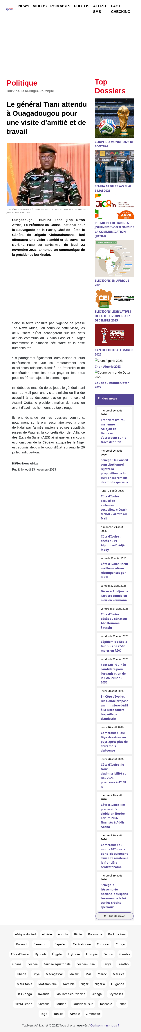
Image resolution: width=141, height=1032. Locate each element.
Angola (63, 934)
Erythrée (74, 954)
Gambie (124, 954)
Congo (120, 944)
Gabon (108, 954)
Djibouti (40, 954)
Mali (88, 974)
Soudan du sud (83, 1004)
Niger (84, 984)
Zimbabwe (93, 1014)
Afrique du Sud (25, 934)
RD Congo (25, 994)
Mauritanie (24, 984)
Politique (22, 83)
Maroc (102, 974)
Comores (103, 944)
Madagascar (54, 974)
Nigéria (100, 984)
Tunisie (58, 1014)
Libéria (21, 974)
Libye (36, 974)
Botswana (95, 934)
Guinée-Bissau (87, 964)
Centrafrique (82, 944)
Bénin (78, 934)
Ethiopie (91, 954)
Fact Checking (120, 9)
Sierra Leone (23, 1004)
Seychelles (116, 994)
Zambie (75, 1014)
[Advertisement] (70, 45)
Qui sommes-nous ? (104, 1025)
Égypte (57, 954)
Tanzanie (106, 1004)
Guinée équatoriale (57, 964)
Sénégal (96, 994)
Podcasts (60, 6)
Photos (81, 6)
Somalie (43, 1004)
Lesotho (123, 964)
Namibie (69, 984)
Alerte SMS (100, 9)
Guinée (33, 964)
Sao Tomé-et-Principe (70, 994)
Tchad (122, 1004)
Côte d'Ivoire (20, 954)
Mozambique (47, 984)
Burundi (21, 944)
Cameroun (41, 944)
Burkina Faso (117, 934)
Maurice (118, 974)
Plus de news (116, 916)
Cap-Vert (61, 944)
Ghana (16, 964)
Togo (43, 1014)
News (23, 6)
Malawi (74, 974)
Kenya (107, 964)
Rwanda (43, 994)
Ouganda (117, 984)
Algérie (47, 934)
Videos (40, 6)
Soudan (61, 1004)
